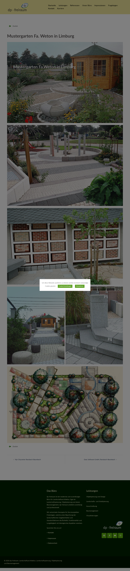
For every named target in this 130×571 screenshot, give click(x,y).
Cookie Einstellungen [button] (65, 286)
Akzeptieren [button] (79, 286)
